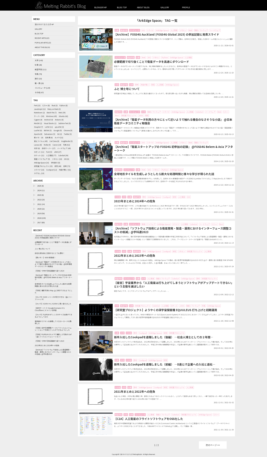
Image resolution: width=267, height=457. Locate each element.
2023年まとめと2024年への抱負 (47, 345)
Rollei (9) (47, 145)
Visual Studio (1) (50, 123)
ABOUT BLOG (143, 7)
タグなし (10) (39, 173)
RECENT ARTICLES (42, 38)
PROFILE (186, 7)
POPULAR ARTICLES (43, 42)
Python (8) (64, 105)
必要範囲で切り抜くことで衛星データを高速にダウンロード (53, 243)
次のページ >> (213, 445)
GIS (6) (66, 159)
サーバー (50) (39, 116)
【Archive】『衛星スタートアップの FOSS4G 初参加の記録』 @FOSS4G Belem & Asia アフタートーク (53, 277)
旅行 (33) (38, 78)
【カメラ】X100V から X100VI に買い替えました (53, 303)
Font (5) (49, 152)
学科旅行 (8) (55, 162)
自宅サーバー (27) (48, 148)
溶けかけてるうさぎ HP (44, 24)
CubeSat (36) (63, 155)
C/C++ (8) (46, 105)
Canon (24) (57, 145)
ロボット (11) (39, 152)
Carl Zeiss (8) (54, 141)
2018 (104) (41, 218)
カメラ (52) (59, 137)
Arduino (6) (59, 119)
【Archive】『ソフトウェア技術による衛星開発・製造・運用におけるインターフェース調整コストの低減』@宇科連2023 (53, 351)
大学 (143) (39, 60)
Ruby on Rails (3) (54, 109)
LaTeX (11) (49, 127)
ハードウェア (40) (64, 148)
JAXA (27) (57, 152)
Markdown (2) (39, 112)
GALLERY (164, 7)
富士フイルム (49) (41, 141)
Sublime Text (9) (64, 123)
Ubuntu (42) (63, 116)
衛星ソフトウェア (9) (42, 159)
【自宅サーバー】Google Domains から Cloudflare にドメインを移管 (50, 309)
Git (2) (59, 134)
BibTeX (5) (48, 130)
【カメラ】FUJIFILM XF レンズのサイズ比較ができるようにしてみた (53, 315)
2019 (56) (41, 213)
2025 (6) (40, 185)
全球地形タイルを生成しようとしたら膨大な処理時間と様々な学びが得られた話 (53, 285)
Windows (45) (51, 116)
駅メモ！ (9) (38, 137)
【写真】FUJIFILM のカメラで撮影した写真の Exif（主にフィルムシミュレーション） (53, 335)
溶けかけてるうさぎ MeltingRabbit (131, 454)
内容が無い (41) (65, 170)
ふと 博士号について (42, 248)
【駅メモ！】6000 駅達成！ (45, 257)
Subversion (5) (49, 134)
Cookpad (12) (51, 170)
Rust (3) (55, 105)
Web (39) (62, 112)
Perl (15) (37, 105)
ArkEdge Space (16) (41, 162)
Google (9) (58, 130)
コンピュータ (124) (42, 87)
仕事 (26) (38, 64)
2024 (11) (41, 190)
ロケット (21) (39, 155)
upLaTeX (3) (59, 127)
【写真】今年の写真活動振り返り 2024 (49, 271)
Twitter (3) (68, 134)
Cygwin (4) (38, 119)
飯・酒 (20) (39, 83)
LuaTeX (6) (38, 130)
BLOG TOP (122, 7)
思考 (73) (66, 166)
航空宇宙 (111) (40, 69)
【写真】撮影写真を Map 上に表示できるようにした (53, 291)
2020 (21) (41, 208)
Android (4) (48, 119)
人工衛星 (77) (51, 155)
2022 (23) (41, 199)
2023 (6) (40, 195)
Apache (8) (38, 134)
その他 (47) (39, 92)
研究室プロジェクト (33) (43, 166)
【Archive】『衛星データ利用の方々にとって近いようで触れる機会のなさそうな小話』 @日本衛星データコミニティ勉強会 (53, 264)
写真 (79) (38, 74)
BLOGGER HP (100, 7)
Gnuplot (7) (38, 127)
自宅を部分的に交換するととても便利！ (50, 253)
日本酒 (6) (49, 137)
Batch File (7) (52, 112)
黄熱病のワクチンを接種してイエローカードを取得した (53, 322)
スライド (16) (39, 170)
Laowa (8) (38, 145)
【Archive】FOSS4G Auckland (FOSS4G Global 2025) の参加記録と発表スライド (52, 236)
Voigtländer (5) (67, 141)
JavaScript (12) (40, 109)
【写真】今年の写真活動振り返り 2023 (49, 341)
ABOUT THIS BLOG (42, 47)
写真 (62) (66, 145)
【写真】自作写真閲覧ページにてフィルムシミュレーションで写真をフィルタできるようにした (53, 329)
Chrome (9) (68, 130)
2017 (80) (41, 222)
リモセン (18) (57, 159)
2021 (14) (41, 204)
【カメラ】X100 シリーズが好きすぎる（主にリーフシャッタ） (53, 298)
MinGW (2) (38, 123)
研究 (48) (58, 166)
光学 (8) (37, 148)
